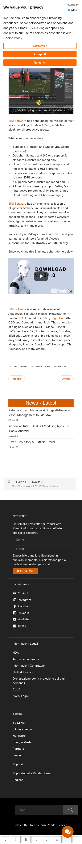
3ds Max (13, 366)
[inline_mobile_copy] (77, 839)
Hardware (19, 735)
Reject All (40, 62)
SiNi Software (17, 120)
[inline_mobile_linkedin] (57, 839)
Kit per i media (22, 729)
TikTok (22, 625)
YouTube (23, 619)
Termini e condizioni (26, 659)
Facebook (24, 606)
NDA (16, 652)
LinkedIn (23, 612)
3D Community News (40, 366)
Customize (40, 45)
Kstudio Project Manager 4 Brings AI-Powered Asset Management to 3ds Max (39, 412)
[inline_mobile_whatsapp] (5, 839)
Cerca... (9, 810)
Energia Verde (22, 742)
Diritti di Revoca (23, 672)
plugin (24, 366)
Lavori (17, 755)
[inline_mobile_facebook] (36, 839)
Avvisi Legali (21, 696)
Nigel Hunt (58, 318)
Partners (18, 748)
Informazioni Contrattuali (29, 665)
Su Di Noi (19, 722)
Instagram (24, 600)
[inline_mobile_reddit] (67, 839)
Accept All (40, 54)
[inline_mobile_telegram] (16, 839)
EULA (16, 689)
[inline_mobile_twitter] (46, 839)
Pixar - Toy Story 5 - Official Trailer (31, 442)
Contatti (23, 593)
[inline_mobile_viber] (26, 839)
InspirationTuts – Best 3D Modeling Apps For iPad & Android (38, 428)
